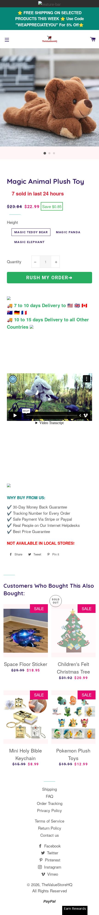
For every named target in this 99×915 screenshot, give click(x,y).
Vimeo (52, 874)
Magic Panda (68, 232)
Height (12, 222)
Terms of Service (49, 821)
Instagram (52, 867)
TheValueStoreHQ (57, 884)
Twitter (52, 852)
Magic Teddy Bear (31, 232)
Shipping (49, 789)
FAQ (49, 796)
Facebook (52, 846)
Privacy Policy (49, 810)
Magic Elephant (29, 242)
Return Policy (49, 828)
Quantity (14, 261)
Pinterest (52, 860)
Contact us (49, 835)
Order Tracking (49, 803)
